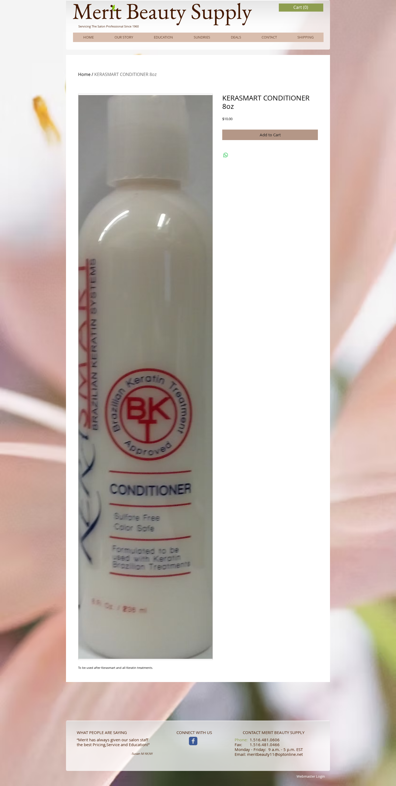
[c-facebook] (193, 741)
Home (84, 74)
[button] (301, 7)
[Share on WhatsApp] (226, 155)
